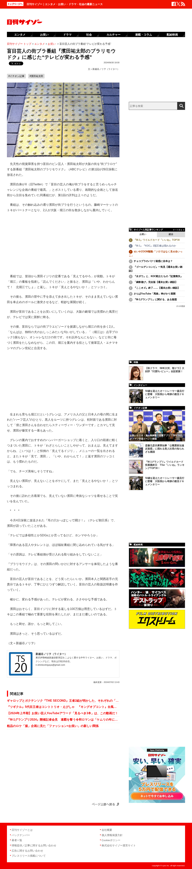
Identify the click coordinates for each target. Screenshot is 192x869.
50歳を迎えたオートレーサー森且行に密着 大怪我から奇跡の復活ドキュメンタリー (164, 394)
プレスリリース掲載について (29, 855)
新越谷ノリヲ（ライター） (105, 69)
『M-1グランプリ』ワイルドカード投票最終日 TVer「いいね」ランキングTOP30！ (164, 465)
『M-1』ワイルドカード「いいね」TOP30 (157, 239)
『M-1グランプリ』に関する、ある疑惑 (155, 299)
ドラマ (67, 34)
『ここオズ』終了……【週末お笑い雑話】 (157, 287)
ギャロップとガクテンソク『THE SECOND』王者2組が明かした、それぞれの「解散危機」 (63, 700)
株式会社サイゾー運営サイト (119, 845)
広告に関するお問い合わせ (27, 850)
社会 (89, 34)
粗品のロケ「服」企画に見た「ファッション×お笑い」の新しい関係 (53, 725)
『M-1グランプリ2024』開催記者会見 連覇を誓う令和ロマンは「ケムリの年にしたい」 (63, 719)
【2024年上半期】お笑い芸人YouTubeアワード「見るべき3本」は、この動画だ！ (62, 713)
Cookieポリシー (111, 840)
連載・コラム (143, 34)
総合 (171, 234)
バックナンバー (21, 835)
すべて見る (177, 230)
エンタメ (20, 34)
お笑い (143, 234)
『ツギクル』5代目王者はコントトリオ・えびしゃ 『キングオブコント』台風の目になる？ (63, 706)
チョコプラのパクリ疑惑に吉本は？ (153, 261)
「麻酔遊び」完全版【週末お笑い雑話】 (156, 282)
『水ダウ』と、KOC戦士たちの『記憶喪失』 (158, 276)
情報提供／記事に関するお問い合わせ (34, 845)
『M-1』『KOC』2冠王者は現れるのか (155, 245)
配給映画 (172, 34)
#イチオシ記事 (16, 76)
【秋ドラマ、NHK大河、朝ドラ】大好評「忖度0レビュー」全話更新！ (164, 370)
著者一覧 (17, 840)
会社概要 (107, 829)
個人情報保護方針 (112, 835)
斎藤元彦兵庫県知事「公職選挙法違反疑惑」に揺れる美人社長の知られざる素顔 (164, 448)
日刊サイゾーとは (22, 829)
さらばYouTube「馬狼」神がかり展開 (155, 293)
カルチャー (113, 34)
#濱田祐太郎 (36, 76)
